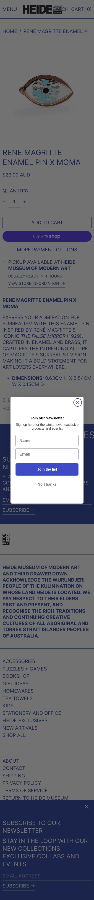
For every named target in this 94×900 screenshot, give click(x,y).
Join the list (47, 469)
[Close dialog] (78, 402)
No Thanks (47, 484)
